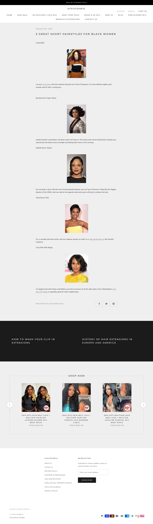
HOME (9, 15)
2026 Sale (22, 15)
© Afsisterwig (17, 514)
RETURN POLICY (51, 471)
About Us (48, 463)
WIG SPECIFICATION (53, 479)
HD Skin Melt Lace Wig (45, 15)
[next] (143, 405)
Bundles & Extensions (68, 19)
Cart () (142, 11)
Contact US (91, 19)
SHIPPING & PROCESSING (55, 475)
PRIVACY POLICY (51, 491)
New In (109, 15)
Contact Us (49, 467)
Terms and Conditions (53, 487)
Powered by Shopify (17, 517)
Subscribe (87, 480)
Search (131, 11)
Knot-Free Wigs (70, 15)
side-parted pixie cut (96, 239)
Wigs (120, 15)
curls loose (47, 84)
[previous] (9, 405)
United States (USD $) (19, 509)
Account (121, 11)
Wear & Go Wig (92, 15)
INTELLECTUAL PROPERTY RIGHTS (58, 483)
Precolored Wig (137, 15)
